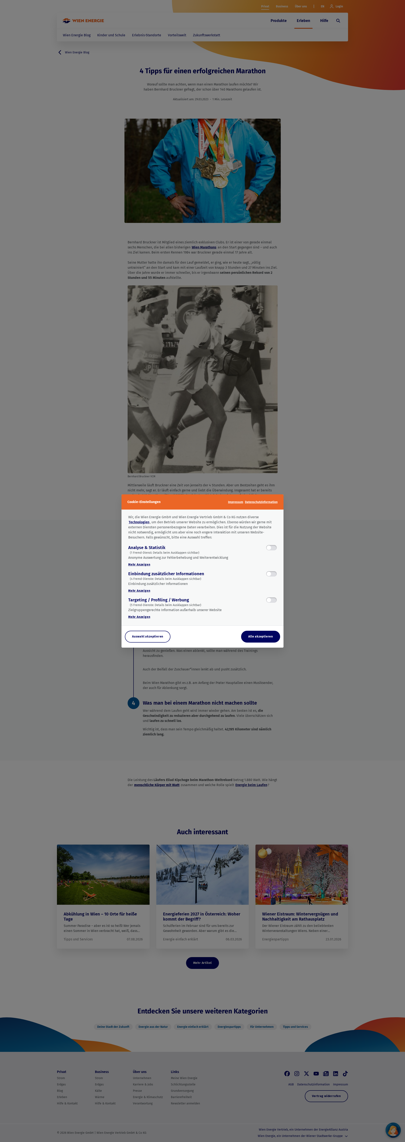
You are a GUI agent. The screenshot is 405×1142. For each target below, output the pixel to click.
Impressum (235, 502)
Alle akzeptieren (260, 636)
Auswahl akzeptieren (147, 636)
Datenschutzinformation (261, 502)
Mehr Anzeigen (139, 564)
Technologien (139, 522)
